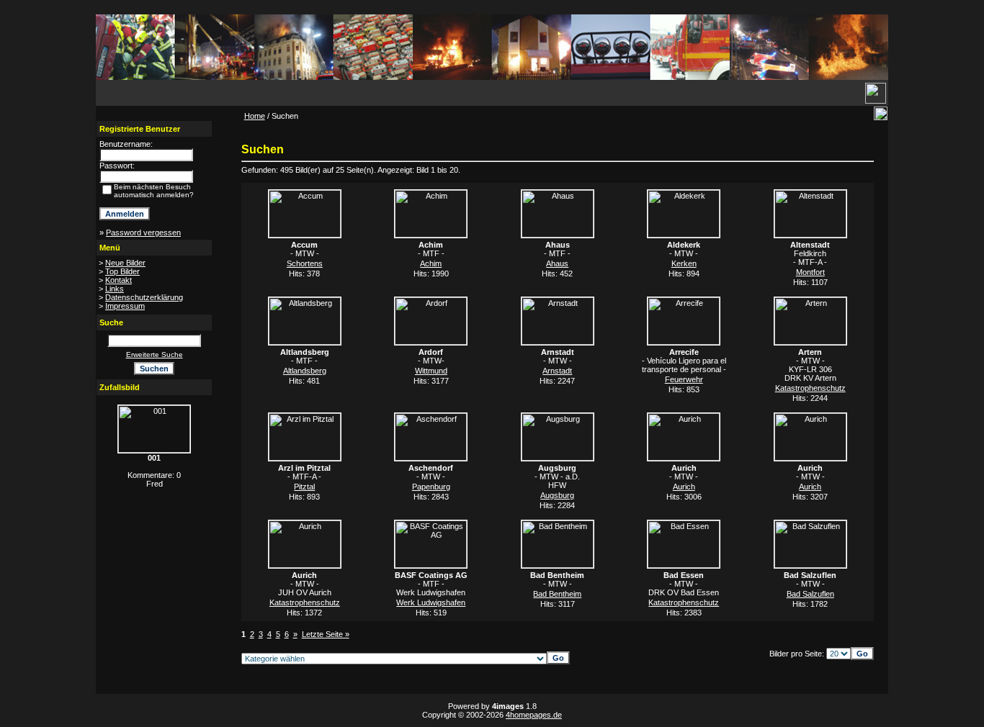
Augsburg (557, 495)
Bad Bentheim (557, 594)
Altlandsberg (304, 370)
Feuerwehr (684, 379)
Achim (431, 263)
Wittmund (431, 370)
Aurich (684, 486)
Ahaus (557, 263)
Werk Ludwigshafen (430, 602)
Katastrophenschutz (810, 388)
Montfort (810, 272)
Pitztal (304, 486)
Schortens (305, 263)
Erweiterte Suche (154, 354)
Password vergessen (143, 232)
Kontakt (118, 280)
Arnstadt (557, 370)
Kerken (684, 263)
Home (254, 116)
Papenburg (431, 486)
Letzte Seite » (325, 634)
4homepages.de (534, 714)
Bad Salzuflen (810, 594)
